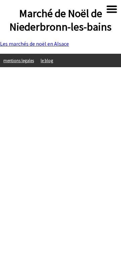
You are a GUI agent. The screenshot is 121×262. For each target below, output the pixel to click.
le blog (47, 60)
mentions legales (18, 60)
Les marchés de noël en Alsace (34, 43)
